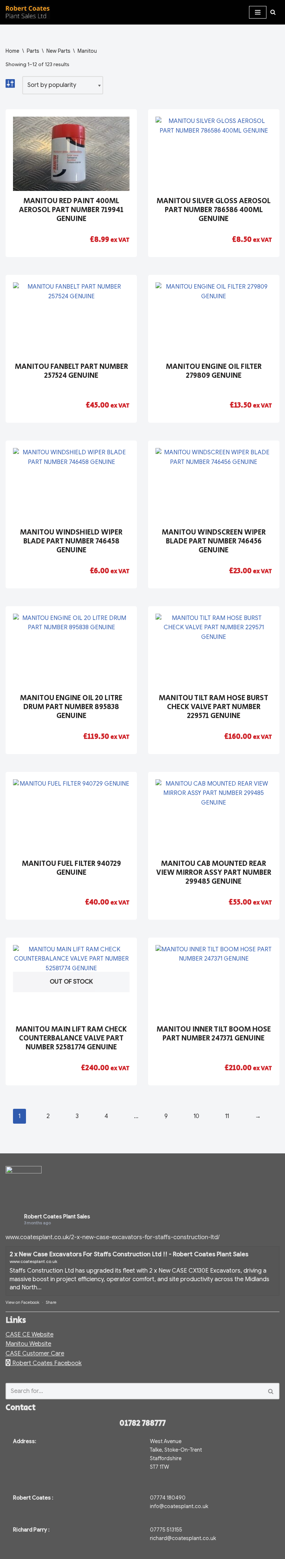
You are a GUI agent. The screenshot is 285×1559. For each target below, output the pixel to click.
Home (12, 51)
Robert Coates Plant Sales (57, 1216)
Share (51, 1302)
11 (227, 1116)
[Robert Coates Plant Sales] (28, 12)
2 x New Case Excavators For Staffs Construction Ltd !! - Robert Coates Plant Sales (129, 1254)
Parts (33, 51)
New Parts (58, 51)
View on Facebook (22, 1302)
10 (196, 1116)
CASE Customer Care (35, 1353)
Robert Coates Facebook (46, 1363)
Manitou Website (28, 1344)
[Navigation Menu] (257, 12)
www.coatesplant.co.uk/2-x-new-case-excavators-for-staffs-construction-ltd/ (113, 1237)
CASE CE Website (29, 1334)
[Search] (273, 12)
